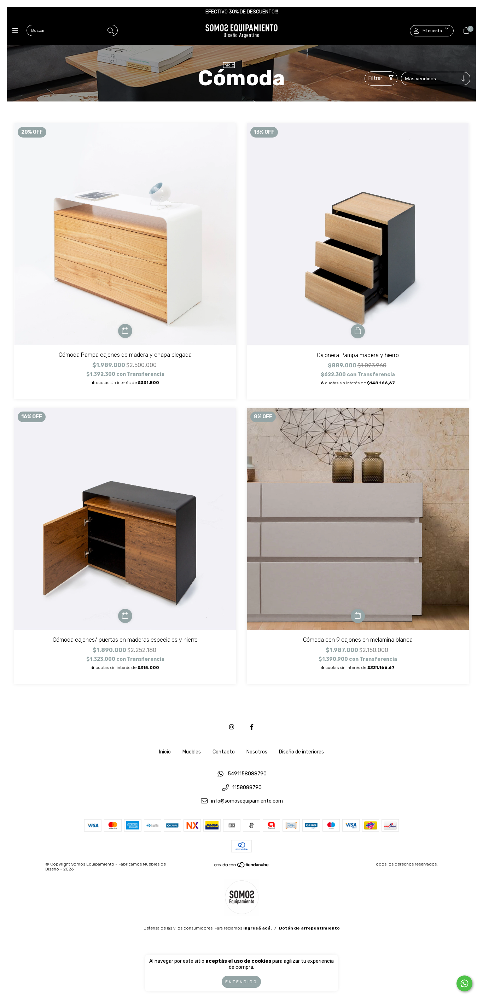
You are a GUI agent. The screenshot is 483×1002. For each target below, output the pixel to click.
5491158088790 (247, 774)
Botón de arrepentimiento (309, 928)
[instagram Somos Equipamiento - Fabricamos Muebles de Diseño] (231, 727)
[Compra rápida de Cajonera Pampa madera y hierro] (358, 331)
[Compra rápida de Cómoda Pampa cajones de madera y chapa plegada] (125, 331)
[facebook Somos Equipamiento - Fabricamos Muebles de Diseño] (251, 727)
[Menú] (17, 31)
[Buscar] (110, 31)
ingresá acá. (257, 928)
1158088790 (247, 788)
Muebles (191, 752)
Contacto (224, 752)
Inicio (228, 65)
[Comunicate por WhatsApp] (464, 983)
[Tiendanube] (242, 866)
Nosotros (256, 752)
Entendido (241, 981)
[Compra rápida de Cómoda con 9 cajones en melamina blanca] (358, 616)
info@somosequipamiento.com (247, 801)
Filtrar (375, 78)
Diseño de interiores (301, 752)
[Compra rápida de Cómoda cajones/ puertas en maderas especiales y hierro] (125, 616)
